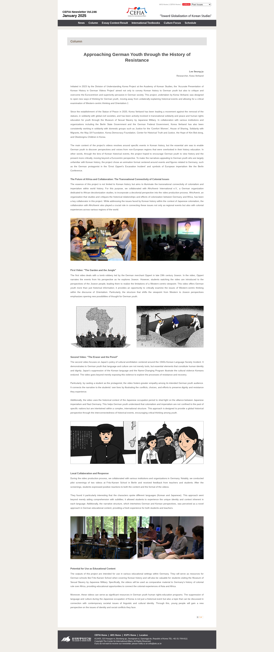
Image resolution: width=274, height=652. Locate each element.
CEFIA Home (175, 4)
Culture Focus (172, 23)
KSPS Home (130, 635)
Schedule (190, 23)
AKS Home (163, 4)
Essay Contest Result (115, 23)
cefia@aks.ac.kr (155, 643)
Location (143, 635)
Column (93, 23)
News (81, 23)
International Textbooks (146, 23)
